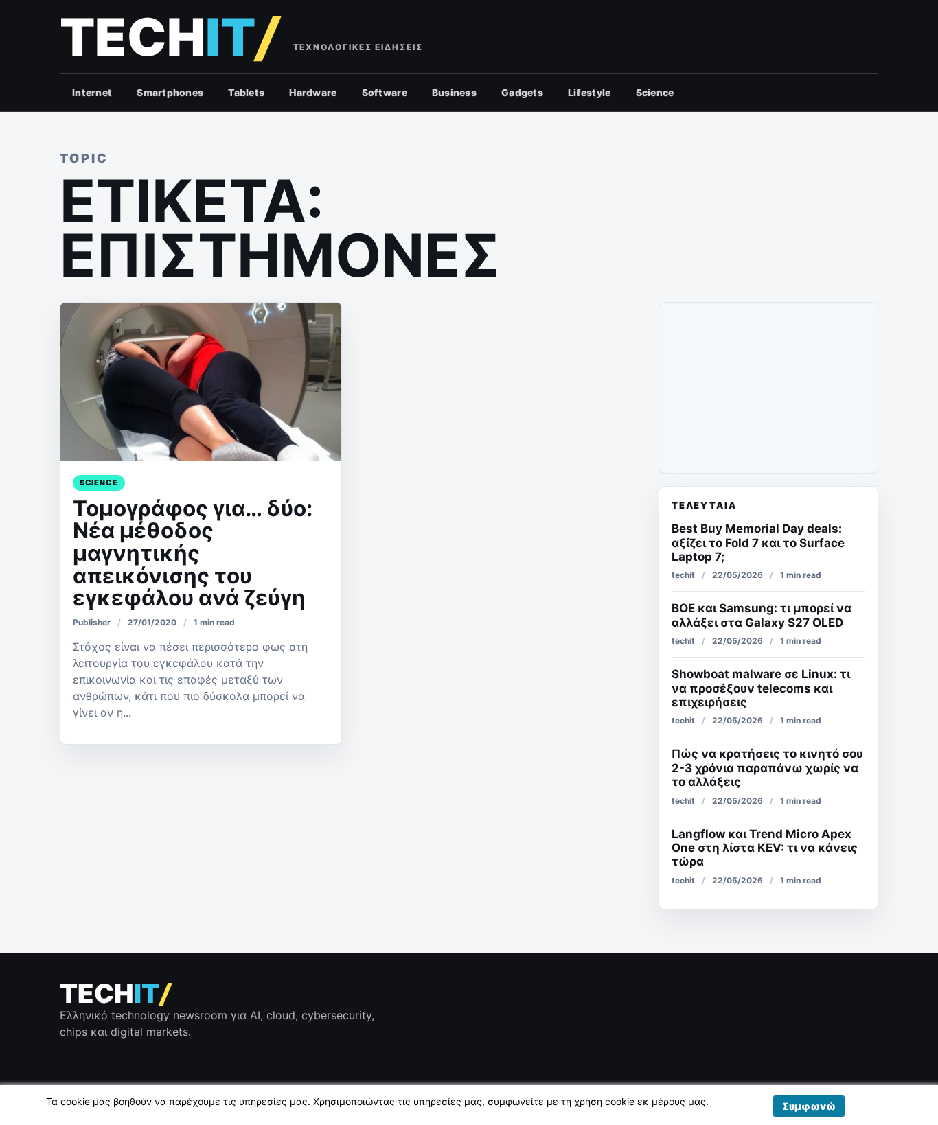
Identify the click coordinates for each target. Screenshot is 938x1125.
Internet (92, 92)
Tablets (246, 92)
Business (454, 92)
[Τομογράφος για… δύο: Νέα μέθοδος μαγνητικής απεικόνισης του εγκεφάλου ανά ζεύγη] (200, 382)
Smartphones (170, 92)
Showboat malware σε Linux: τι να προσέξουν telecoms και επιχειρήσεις (761, 688)
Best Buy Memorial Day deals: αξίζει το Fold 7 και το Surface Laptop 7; (758, 543)
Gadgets (522, 92)
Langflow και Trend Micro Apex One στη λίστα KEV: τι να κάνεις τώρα (765, 848)
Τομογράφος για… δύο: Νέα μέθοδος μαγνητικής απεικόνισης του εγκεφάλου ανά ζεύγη (192, 554)
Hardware (312, 92)
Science (655, 92)
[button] (809, 1106)
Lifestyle (589, 92)
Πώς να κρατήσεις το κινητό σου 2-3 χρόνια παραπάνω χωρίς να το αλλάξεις (767, 768)
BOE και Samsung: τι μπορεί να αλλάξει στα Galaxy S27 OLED (761, 615)
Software (384, 92)
